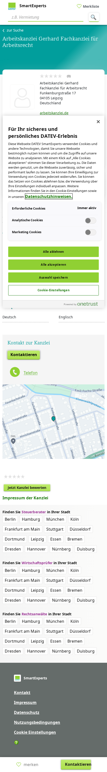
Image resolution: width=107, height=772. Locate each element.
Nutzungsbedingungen (37, 722)
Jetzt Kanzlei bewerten (29, 488)
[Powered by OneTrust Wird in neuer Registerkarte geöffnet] (83, 305)
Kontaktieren (23, 354)
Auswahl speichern (53, 277)
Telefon (31, 373)
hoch (100, 736)
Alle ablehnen (53, 252)
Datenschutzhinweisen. (48, 196)
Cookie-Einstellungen (53, 290)
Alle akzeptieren (53, 264)
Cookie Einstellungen (35, 732)
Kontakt (22, 692)
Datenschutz (26, 712)
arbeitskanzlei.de (54, 112)
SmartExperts (32, 5)
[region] (54, 212)
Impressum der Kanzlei (25, 498)
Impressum (25, 702)
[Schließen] (98, 121)
